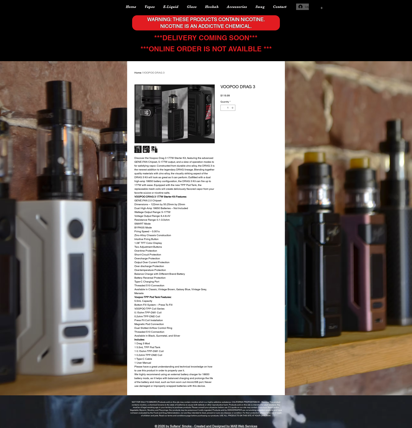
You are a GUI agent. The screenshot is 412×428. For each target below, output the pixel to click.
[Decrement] (223, 108)
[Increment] (233, 108)
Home (137, 72)
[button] (321, 7)
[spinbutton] (228, 108)
